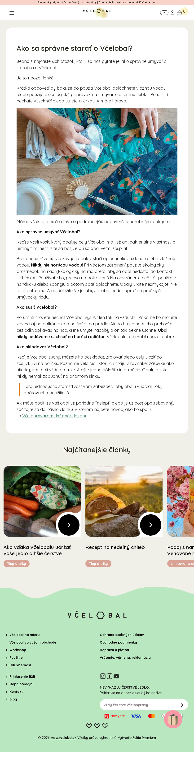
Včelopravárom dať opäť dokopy (54, 416)
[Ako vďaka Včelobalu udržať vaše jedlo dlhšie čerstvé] (42, 501)
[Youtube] (116, 676)
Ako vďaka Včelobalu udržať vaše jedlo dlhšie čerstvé (37, 550)
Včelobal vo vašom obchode (32, 642)
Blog (13, 699)
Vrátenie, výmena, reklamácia (125, 657)
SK (164, 12)
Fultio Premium (144, 738)
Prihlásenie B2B (22, 676)
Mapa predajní (21, 684)
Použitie (16, 657)
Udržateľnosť (20, 665)
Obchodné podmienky (118, 642)
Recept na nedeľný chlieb (115, 547)
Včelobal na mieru (24, 635)
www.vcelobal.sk (63, 738)
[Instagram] (103, 676)
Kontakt (16, 692)
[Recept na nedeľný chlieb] (124, 501)
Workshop (17, 650)
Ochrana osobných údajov (122, 635)
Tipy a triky (16, 563)
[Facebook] (109, 676)
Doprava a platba (114, 650)
